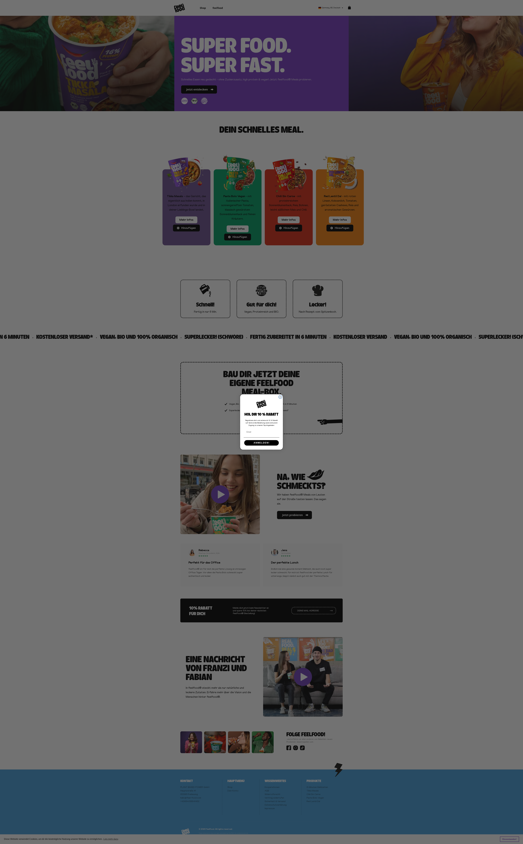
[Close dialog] (280, 397)
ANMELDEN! (261, 443)
